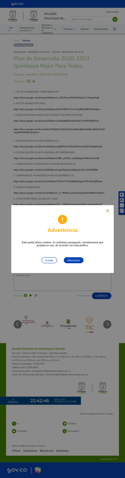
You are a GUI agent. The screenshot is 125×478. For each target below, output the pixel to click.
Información (73, 260)
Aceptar (49, 260)
